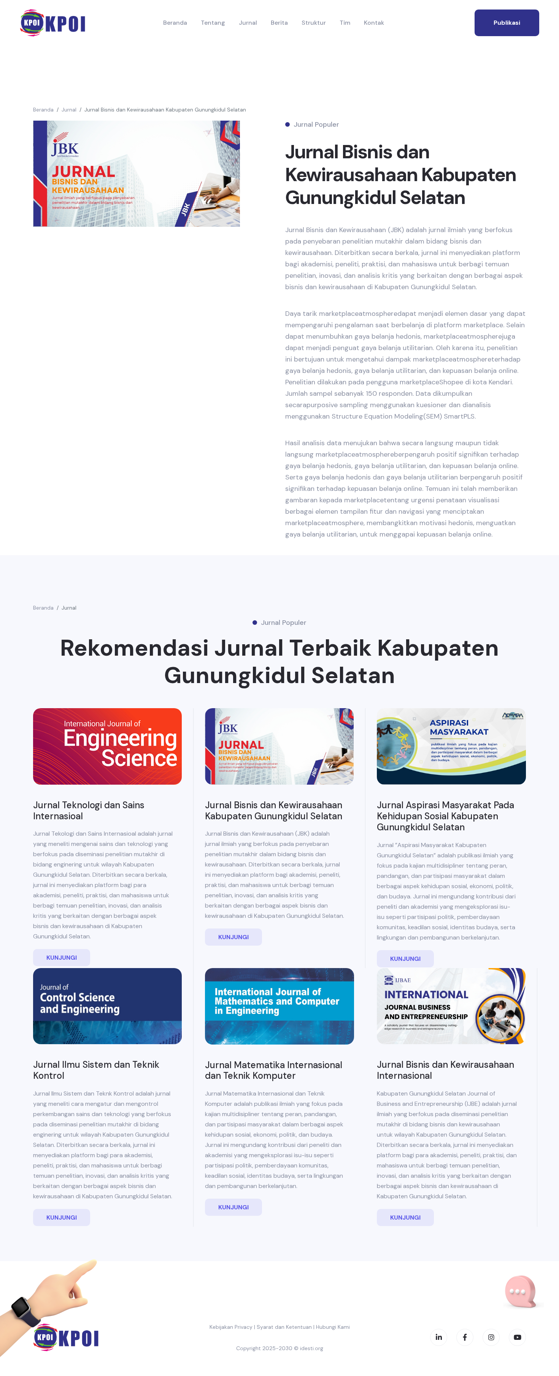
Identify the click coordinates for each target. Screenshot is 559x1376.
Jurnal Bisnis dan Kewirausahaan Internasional (445, 1070)
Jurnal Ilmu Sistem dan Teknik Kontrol (96, 1070)
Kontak (374, 23)
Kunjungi (61, 958)
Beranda (175, 23)
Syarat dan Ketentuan (284, 1326)
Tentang (213, 23)
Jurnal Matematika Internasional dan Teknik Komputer (273, 1070)
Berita (279, 23)
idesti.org (311, 1348)
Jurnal (248, 23)
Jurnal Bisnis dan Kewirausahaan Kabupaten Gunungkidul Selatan (165, 109)
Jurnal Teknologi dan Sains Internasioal (89, 810)
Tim (345, 23)
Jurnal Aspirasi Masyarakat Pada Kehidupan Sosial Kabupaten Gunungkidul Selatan (445, 816)
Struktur (314, 23)
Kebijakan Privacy (231, 1326)
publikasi (507, 23)
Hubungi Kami (333, 1326)
